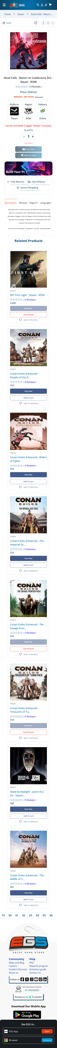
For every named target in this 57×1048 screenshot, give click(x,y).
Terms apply (39, 97)
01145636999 (32, 990)
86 (51, 915)
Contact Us (35, 972)
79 (3, 915)
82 (23, 915)
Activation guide (37, 969)
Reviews (23, 202)
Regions (33, 202)
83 (30, 915)
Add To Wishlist (31, 320)
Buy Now (30, 149)
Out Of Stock (28, 314)
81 (16, 915)
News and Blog (16, 962)
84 (37, 915)
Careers (13, 966)
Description (11, 202)
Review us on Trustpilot (28, 996)
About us (13, 972)
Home (7, 14)
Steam (20, 14)
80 (10, 915)
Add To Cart (29, 155)
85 (44, 915)
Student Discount (18, 969)
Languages (45, 202)
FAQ (31, 962)
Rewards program (38, 966)
